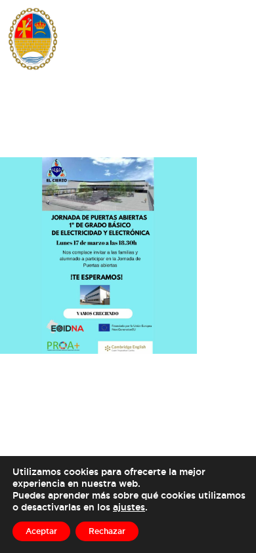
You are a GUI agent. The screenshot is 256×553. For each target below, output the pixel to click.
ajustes (129, 507)
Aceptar (41, 531)
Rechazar (107, 531)
